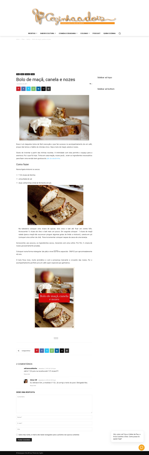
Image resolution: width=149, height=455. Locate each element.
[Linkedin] (38, 89)
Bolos (28, 39)
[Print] (48, 89)
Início (18, 39)
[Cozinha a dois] (74, 16)
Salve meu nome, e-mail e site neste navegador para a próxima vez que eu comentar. (49, 435)
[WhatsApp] (33, 89)
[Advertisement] (74, 57)
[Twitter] (28, 89)
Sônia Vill (33, 380)
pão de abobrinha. (53, 158)
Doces (32, 74)
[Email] (43, 89)
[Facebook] (23, 89)
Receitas (27, 74)
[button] (119, 33)
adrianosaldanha (30, 368)
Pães (23, 39)
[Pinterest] (18, 89)
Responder (27, 374)
